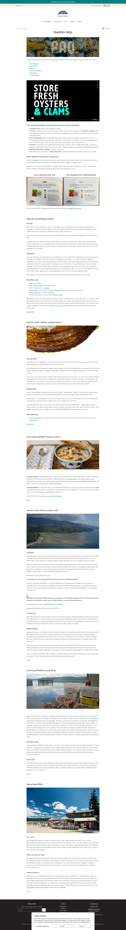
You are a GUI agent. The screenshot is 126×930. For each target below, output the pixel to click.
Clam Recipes (33, 420)
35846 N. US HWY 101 (94, 909)
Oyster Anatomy (34, 292)
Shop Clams (30, 424)
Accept (62, 926)
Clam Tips (32, 68)
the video (46, 288)
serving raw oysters (56, 483)
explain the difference (56, 290)
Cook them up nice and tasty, (57, 305)
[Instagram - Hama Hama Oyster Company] (106, 28)
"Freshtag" (34, 160)
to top (28, 500)
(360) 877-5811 (94, 906)
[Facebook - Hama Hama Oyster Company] (103, 28)
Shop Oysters (31, 312)
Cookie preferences (98, 924)
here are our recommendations (52, 496)
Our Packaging (33, 64)
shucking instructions (87, 481)
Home (17, 28)
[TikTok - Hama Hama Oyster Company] (109, 28)
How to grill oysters (35, 283)
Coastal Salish (31, 887)
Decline (81, 926)
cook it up (43, 271)
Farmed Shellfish (34, 75)
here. (43, 850)
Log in (92, 5)
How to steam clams (35, 418)
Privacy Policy (85, 922)
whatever (94, 718)
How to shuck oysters (36, 285)
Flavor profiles (33, 290)
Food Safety (32, 73)
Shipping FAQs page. (75, 208)
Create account (98, 5)
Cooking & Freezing (35, 70)
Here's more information (34, 608)
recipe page (72, 479)
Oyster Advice (33, 66)
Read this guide (57, 295)
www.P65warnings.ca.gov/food (53, 604)
